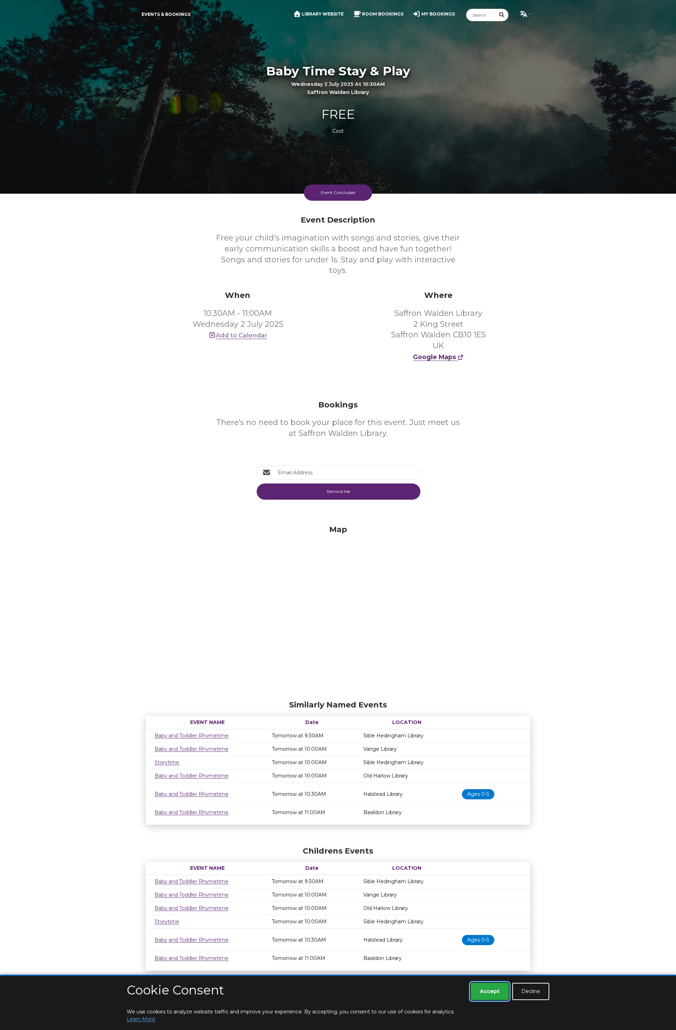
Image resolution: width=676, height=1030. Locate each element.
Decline (530, 991)
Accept (490, 991)
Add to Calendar (241, 335)
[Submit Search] (502, 15)
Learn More (141, 1019)
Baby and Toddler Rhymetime (192, 735)
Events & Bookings (166, 14)
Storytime (167, 762)
